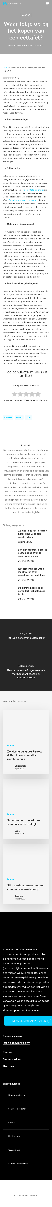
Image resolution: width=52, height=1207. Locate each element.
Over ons (8, 1066)
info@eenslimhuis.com (16, 1042)
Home (6, 67)
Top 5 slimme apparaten (29, 1021)
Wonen (26, 15)
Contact (7, 1052)
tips (28, 417)
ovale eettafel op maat (32, 190)
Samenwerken (12, 1059)
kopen (19, 417)
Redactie (28, 45)
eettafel (8, 417)
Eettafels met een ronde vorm (23, 200)
